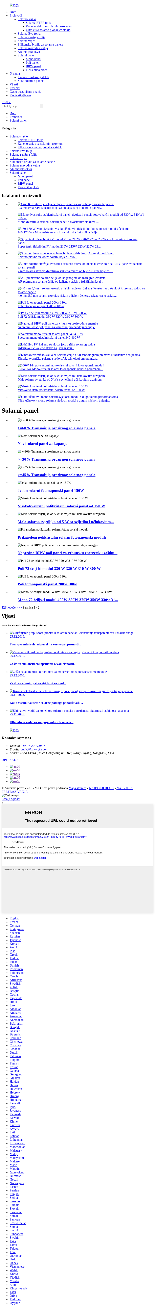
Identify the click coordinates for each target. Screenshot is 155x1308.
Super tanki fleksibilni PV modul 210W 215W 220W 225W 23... (59, 246)
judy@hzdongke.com (34, 749)
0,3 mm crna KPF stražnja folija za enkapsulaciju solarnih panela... (60, 207)
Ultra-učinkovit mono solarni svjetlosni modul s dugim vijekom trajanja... (64, 400)
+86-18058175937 (33, 745)
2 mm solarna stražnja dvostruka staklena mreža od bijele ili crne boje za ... (65, 271)
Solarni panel (26, 55)
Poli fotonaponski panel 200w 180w (41, 306)
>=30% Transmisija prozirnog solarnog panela (56, 459)
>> (20, 607)
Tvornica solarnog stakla (33, 77)
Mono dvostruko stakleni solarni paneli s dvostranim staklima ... (58, 222)
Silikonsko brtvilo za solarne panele (40, 44)
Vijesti (14, 84)
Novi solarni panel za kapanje (42, 443)
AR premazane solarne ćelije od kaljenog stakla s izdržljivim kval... (60, 281)
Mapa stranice (77, 788)
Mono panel (33, 59)
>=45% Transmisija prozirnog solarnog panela (56, 475)
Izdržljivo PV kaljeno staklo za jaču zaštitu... (46, 348)
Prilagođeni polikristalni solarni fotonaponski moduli (62, 537)
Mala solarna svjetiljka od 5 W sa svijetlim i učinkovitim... (66, 522)
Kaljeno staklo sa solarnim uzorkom (48, 26)
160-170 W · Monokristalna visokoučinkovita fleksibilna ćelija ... (59, 232)
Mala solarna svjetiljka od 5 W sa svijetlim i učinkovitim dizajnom (60, 379)
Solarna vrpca (26, 41)
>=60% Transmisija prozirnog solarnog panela (56, 428)
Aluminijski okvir (29, 51)
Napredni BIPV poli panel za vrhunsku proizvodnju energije (56, 327)
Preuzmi (15, 88)
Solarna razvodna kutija (33, 48)
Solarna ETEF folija (38, 22)
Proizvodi (16, 15)
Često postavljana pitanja (25, 91)
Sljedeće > (11, 607)
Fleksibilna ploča (36, 70)
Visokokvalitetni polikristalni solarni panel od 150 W (51, 390)
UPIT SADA (10, 760)
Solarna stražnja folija (31, 37)
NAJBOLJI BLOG (101, 788)
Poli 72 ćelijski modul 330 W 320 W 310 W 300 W (50, 316)
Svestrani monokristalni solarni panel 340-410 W (49, 337)
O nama (15, 73)
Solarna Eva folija (29, 33)
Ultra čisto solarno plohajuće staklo (48, 30)
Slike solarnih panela (31, 80)
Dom (13, 12)
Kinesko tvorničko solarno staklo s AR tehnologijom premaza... (58, 358)
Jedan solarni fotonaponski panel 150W (51, 490)
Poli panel (32, 62)
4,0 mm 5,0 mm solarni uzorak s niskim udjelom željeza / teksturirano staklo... (67, 295)
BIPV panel (33, 66)
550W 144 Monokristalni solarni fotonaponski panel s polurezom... (60, 369)
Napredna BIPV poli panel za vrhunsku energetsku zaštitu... (67, 553)
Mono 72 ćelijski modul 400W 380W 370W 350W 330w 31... (68, 600)
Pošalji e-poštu (11, 799)
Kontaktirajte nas (20, 95)
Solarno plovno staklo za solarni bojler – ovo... (47, 257)
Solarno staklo (27, 19)
